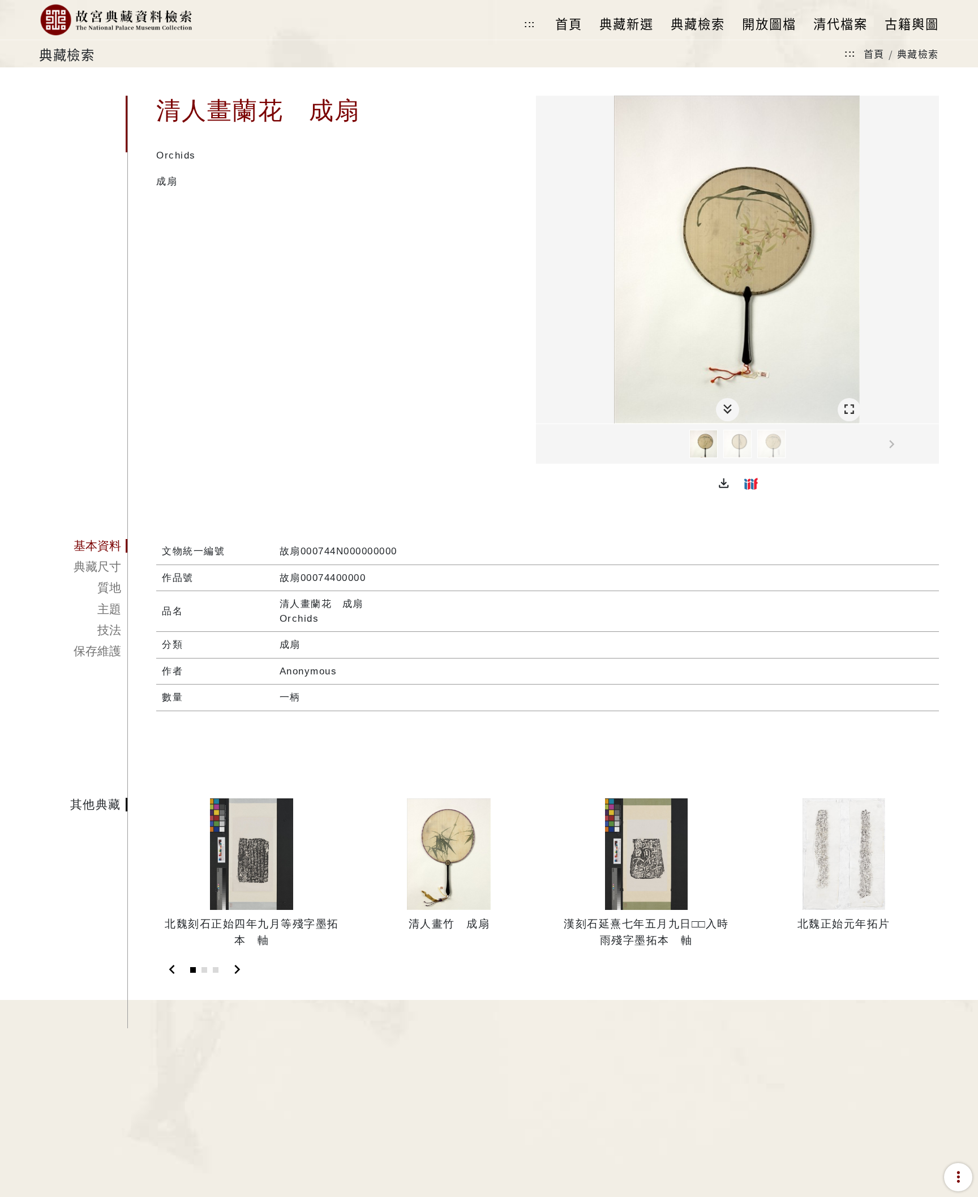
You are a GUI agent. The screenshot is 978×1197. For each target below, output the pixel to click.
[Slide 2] (204, 970)
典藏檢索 (918, 53)
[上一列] (544, 444)
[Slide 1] (193, 970)
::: (529, 24)
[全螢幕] (849, 409)
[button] (723, 483)
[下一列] (930, 444)
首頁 (874, 53)
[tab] (83, 546)
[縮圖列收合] (727, 409)
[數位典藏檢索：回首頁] (115, 20)
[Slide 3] (215, 970)
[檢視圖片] (703, 444)
